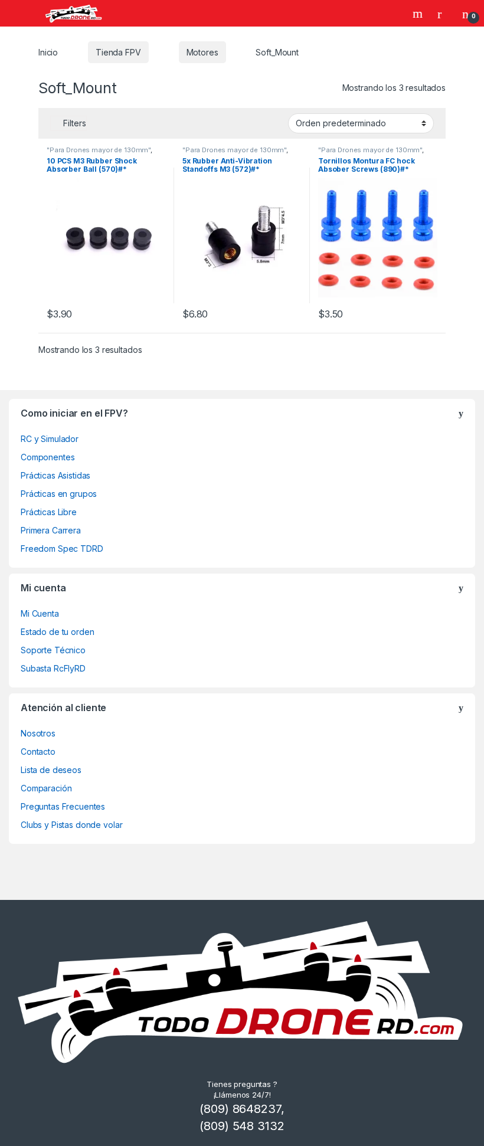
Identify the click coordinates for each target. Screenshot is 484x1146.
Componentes (47, 457)
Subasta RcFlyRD (53, 668)
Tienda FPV (118, 52)
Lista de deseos (51, 770)
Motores (202, 52)
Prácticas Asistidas (55, 475)
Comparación (46, 788)
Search (419, 13)
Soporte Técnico (53, 650)
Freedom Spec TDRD (62, 548)
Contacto (38, 751)
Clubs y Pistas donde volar (71, 825)
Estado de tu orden (57, 632)
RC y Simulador (50, 439)
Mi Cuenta (40, 613)
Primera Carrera (51, 530)
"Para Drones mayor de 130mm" (99, 150)
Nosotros (38, 733)
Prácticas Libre (49, 512)
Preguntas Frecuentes (63, 806)
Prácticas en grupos (59, 494)
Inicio (48, 52)
